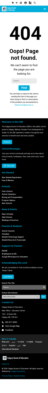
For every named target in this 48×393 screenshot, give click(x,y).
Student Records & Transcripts (14, 240)
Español (12, 346)
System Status (19, 376)
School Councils (8, 231)
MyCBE (4, 251)
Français (38, 342)
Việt (24, 346)
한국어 (4, 346)
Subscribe (10, 166)
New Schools (7, 203)
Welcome (5, 342)
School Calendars (9, 194)
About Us (7, 142)
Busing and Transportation (12, 197)
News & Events (7, 214)
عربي (13, 342)
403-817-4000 (11, 322)
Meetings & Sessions (10, 220)
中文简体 (21, 342)
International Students (10, 349)
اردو (19, 346)
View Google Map (12, 326)
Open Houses (7, 217)
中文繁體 (29, 342)
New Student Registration (11, 177)
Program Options (8, 200)
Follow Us (5, 364)
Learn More (8, 277)
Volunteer (5, 234)
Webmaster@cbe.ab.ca (24, 105)
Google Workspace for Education (15, 257)
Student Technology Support (13, 237)
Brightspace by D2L (9, 254)
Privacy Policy (7, 376)
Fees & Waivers (8, 180)
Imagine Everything (18, 371)
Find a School (7, 191)
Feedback (9, 330)
